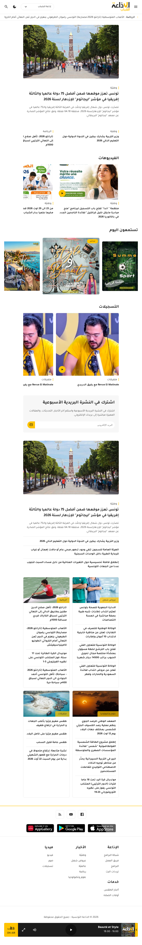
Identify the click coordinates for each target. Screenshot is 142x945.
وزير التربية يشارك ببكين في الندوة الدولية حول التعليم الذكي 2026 (90, 138)
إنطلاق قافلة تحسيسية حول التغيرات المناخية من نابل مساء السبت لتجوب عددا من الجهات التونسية (73, 564)
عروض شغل (109, 600)
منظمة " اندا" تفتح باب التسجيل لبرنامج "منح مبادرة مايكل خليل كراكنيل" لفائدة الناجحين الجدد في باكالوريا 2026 (89, 212)
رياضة (82, 872)
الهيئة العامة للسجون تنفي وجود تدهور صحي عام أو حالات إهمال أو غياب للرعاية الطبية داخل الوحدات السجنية (75, 552)
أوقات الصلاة (111, 895)
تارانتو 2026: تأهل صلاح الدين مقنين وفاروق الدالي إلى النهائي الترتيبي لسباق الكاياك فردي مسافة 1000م (48, 614)
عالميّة (82, 866)
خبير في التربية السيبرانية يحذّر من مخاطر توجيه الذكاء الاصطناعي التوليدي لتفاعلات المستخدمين (97, 765)
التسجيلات (109, 307)
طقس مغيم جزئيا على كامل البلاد (47, 734)
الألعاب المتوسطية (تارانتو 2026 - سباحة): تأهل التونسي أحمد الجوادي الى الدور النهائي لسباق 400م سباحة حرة (47, 676)
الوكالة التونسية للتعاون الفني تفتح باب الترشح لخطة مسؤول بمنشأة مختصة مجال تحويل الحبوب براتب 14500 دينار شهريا (96, 651)
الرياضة (63, 600)
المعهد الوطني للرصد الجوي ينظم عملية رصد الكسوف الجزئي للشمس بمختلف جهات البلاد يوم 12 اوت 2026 (96, 727)
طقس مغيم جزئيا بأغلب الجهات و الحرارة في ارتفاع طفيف (47, 723)
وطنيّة (113, 88)
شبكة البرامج (111, 855)
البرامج (115, 866)
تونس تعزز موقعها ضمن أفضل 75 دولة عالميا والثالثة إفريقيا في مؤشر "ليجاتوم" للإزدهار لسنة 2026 (74, 97)
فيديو (50, 855)
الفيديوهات (108, 159)
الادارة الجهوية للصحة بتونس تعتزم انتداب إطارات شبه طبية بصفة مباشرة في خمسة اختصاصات (97, 614)
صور (50, 861)
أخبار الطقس (111, 890)
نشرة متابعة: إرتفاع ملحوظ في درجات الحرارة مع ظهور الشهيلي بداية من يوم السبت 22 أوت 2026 (47, 755)
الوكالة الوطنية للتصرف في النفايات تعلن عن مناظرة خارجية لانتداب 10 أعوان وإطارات (96, 632)
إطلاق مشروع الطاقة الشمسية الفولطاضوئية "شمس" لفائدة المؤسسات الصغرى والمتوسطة (96, 746)
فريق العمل (112, 861)
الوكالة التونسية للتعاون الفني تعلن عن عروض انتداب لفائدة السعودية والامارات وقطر (97, 670)
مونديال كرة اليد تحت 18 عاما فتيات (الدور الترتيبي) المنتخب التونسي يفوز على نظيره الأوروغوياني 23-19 (98, 786)
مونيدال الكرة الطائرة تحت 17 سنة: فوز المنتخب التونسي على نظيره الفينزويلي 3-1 (47, 657)
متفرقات (112, 379)
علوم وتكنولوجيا (108, 714)
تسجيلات (47, 866)
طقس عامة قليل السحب (51, 742)
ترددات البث (112, 872)
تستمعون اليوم (123, 230)
